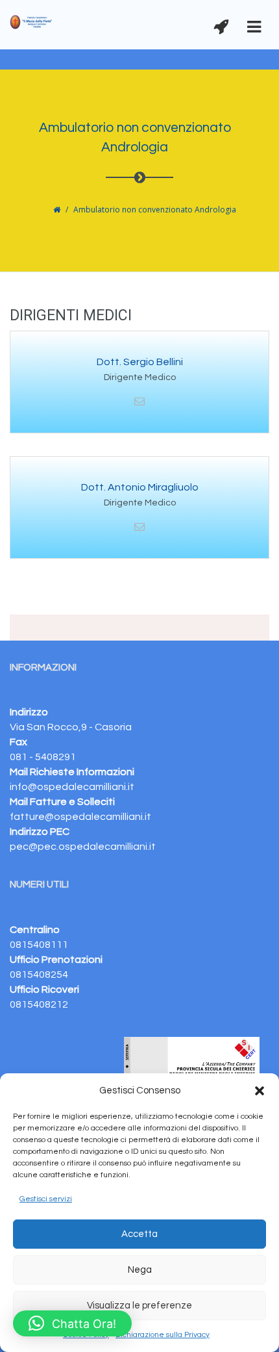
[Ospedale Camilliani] (31, 21)
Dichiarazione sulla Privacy (162, 1335)
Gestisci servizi (45, 1199)
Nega (140, 1270)
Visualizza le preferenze (139, 1305)
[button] (259, 1090)
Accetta (139, 1234)
